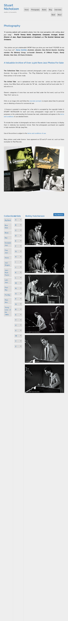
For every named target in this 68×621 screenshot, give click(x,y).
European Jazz (8, 244)
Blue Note (6, 226)
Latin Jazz (6, 281)
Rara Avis (6, 301)
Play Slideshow (59, 214)
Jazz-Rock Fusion (7, 272)
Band (53, 14)
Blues (6, 233)
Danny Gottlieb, (21, 50)
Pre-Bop (7, 295)
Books (44, 9)
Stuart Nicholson (11, 7)
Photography (35, 9)
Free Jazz (6, 251)
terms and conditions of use (36, 133)
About (59, 14)
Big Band (8, 220)
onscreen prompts (35, 101)
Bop (6, 238)
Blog (50, 9)
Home (27, 9)
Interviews (58, 9)
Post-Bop (6, 288)
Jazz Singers (7, 264)
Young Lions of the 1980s (8, 311)
